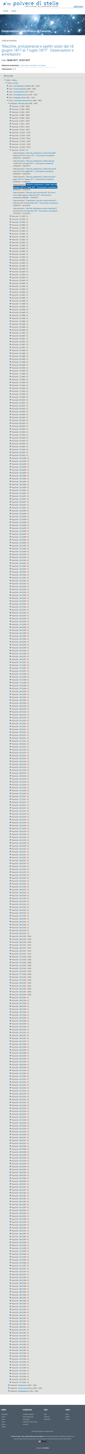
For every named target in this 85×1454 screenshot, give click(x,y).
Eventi (3, 1422)
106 (20, 476)
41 (20, 286)
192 (20, 726)
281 (20, 986)
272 (20, 960)
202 (20, 755)
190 (20, 720)
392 (20, 1309)
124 (20, 528)
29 (20, 251)
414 (20, 1373)
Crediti (67, 1414)
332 (20, 1134)
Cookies (67, 1417)
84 (20, 411)
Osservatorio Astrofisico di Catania (33, 65)
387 (20, 1295)
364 (20, 1228)
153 (20, 613)
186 (20, 709)
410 (20, 1362)
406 (20, 1350)
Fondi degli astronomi (20, 95)
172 (20, 668)
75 (20, 385)
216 (20, 796)
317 (20, 1091)
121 (20, 519)
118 (20, 511)
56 (20, 330)
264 (20, 936)
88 (20, 423)
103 (20, 467)
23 (20, 234)
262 (20, 930)
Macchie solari (23, 103)
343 (20, 1166)
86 (20, 417)
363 (20, 1225)
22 (20, 231)
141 (20, 578)
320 (20, 1099)
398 (20, 1327)
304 (20, 1053)
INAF (45, 1414)
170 (20, 662)
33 (20, 263)
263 (20, 933)
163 (20, 642)
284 (20, 994)
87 (20, 420)
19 (20, 222)
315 (20, 1085)
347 (20, 1178)
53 (20, 321)
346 (20, 1175)
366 (20, 1234)
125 (20, 531)
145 (20, 589)
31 (20, 257)
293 (20, 1021)
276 (20, 971)
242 (20, 872)
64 (20, 353)
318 (20, 1094)
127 (20, 537)
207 (20, 770)
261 (20, 927)
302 (20, 1047)
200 (20, 750)
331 (20, 1132)
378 (20, 1269)
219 (20, 805)
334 (20, 1140)
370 (20, 1245)
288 (20, 1006)
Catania (14, 80)
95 (20, 444)
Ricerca (3, 1424)
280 (20, 983)
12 (20, 138)
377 (20, 1266)
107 (20, 479)
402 (20, 1338)
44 (20, 295)
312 (20, 1076)
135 (20, 560)
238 (20, 860)
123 (20, 525)
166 (20, 651)
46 (20, 301)
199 (20, 747)
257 (20, 916)
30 (20, 254)
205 (20, 764)
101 (20, 461)
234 (20, 849)
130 (20, 546)
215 (20, 793)
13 (20, 141)
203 (20, 758)
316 (20, 1088)
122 (20, 522)
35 (20, 269)
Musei (3, 1419)
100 (20, 458)
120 (20, 516)
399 (20, 1330)
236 (20, 855)
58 (20, 336)
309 (20, 1067)
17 (20, 216)
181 (20, 694)
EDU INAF (47, 1417)
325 (20, 1114)
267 (20, 945)
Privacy (67, 1419)
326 (20, 1117)
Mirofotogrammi (23, 1391)
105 (20, 473)
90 (20, 429)
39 (20, 280)
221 (20, 811)
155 (20, 618)
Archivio (15, 83)
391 (20, 1306)
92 (20, 435)
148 (20, 598)
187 (20, 712)
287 (20, 1003)
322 (20, 1105)
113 (20, 496)
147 (20, 595)
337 (20, 1149)
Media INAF (47, 1419)
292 (20, 1018)
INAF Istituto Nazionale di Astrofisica (55, 1436)
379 (20, 1271)
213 (20, 788)
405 (20, 1347)
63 (20, 350)
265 (20, 939)
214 (20, 790)
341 (20, 1161)
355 (20, 1201)
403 (20, 1341)
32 (20, 260)
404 (20, 1344)
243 (20, 875)
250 (20, 895)
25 (20, 239)
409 (20, 1359)
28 (20, 248)
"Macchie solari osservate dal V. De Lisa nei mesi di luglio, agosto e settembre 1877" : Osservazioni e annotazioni (34, 195)
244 (20, 878)
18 (20, 219)
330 (20, 1129)
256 (20, 913)
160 (20, 633)
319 (20, 1097)
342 (20, 1164)
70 (20, 371)
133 (20, 554)
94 (20, 441)
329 (20, 1126)
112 (20, 493)
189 (20, 718)
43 (20, 292)
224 (20, 820)
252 (20, 901)
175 (20, 677)
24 (20, 237)
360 (20, 1216)
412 (20, 1368)
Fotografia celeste (19, 97)
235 (20, 852)
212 (20, 785)
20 (20, 225)
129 (20, 543)
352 (20, 1193)
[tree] (30, 735)
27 (20, 245)
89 (20, 426)
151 (20, 607)
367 (20, 1236)
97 (20, 449)
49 (20, 309)
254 (20, 907)
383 (20, 1283)
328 (20, 1123)
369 (20, 1242)
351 (20, 1190)
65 (20, 356)
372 (20, 1251)
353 (20, 1196)
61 (20, 344)
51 (20, 315)
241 (20, 869)
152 (20, 610)
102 (20, 464)
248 (20, 890)
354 (20, 1199)
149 (20, 601)
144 (20, 586)
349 (20, 1184)
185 (20, 706)
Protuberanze (22, 1385)
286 (20, 1000)
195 (20, 735)
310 (20, 1070)
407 (20, 1353)
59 (20, 339)
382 (20, 1280)
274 (20, 965)
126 (20, 534)
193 (20, 729)
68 (20, 365)
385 (20, 1289)
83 (20, 409)
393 (20, 1312)
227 (20, 828)
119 (20, 514)
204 (20, 761)
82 (20, 406)
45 (20, 298)
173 (20, 671)
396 (20, 1321)
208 (20, 773)
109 (20, 484)
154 (20, 616)
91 (20, 432)
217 (20, 799)
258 (20, 919)
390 (20, 1303)
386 (20, 1292)
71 (20, 374)
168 (20, 656)
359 (20, 1213)
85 (20, 414)
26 (20, 242)
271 (20, 957)
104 (20, 470)
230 (20, 837)
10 (20, 132)
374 (20, 1257)
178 (20, 686)
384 (20, 1286)
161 (20, 636)
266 (20, 942)
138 (20, 569)
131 (20, 548)
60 (20, 342)
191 (20, 723)
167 (20, 653)
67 (20, 362)
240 (20, 866)
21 (20, 228)
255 (20, 910)
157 (20, 624)
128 (20, 540)
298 (20, 1035)
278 (20, 977)
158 (20, 627)
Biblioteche (4, 1414)
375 (20, 1260)
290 (20, 1012)
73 (20, 379)
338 (20, 1152)
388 (20, 1298)
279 (20, 980)
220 (20, 808)
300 (20, 1041)
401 (20, 1336)
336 (20, 1146)
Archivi (3, 1417)
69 (20, 368)
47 (20, 304)
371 (20, 1248)
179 (20, 688)
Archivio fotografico (19, 89)
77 (20, 391)
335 (20, 1143)
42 (20, 289)
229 (20, 834)
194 (20, 732)
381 (20, 1277)
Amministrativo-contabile (21, 86)
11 (20, 135)
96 (20, 446)
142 (20, 581)
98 (20, 452)
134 (20, 557)
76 (20, 388)
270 (20, 954)
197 (20, 741)
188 (20, 715)
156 (20, 621)
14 (20, 144)
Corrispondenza (18, 92)
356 (20, 1204)
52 (20, 318)
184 (20, 703)
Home (5, 11)
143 (20, 583)
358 (20, 1210)
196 (20, 738)
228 (20, 831)
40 (20, 283)
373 (20, 1254)
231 (20, 840)
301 (20, 1044)
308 (20, 1064)
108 (20, 481)
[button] (4, 79)
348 (20, 1181)
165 (20, 648)
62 (20, 347)
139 (20, 572)
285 (20, 997)
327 (20, 1120)
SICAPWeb (46, 1448)
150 (20, 604)
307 (20, 1062)
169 (20, 659)
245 (20, 881)
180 (20, 691)
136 (20, 563)
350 (20, 1187)
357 (20, 1207)
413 (20, 1371)
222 (20, 814)
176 (20, 680)
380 (20, 1274)
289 (20, 1009)
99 (20, 455)
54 (20, 324)
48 (20, 307)
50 (20, 312)
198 (20, 744)
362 (20, 1222)
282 (20, 989)
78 (20, 394)
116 (20, 505)
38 (20, 277)
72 (20, 377)
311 (20, 1073)
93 (20, 438)
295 (20, 1027)
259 (20, 922)
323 (20, 1108)
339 (20, 1155)
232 (20, 843)
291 (20, 1015)
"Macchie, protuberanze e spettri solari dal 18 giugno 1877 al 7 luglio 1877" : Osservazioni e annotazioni (35, 186)
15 (20, 147)
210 (20, 779)
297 (20, 1032)
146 (20, 592)
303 (20, 1050)
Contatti (4, 1427)
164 (20, 645)
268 (20, 948)
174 (20, 674)
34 (20, 266)
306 (20, 1059)
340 (20, 1158)
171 (20, 665)
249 (20, 892)
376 (20, 1263)
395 (20, 1318)
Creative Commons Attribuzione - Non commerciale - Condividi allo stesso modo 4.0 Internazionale (44, 1439)
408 (20, 1356)
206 (20, 767)
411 (20, 1365)
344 (20, 1169)
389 (20, 1301)
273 (20, 962)
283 (20, 992)
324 (20, 1111)
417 (20, 1382)
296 (20, 1029)
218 (20, 802)
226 (20, 825)
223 (20, 817)
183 (20, 700)
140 (20, 575)
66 (20, 359)
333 (20, 1137)
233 (20, 846)
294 (20, 1024)
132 (20, 551)
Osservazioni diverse (25, 1388)
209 (20, 776)
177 (20, 683)
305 (20, 1056)
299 (20, 1038)
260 (20, 925)
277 (20, 974)
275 (20, 968)
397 (20, 1324)
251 (20, 898)
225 (20, 823)
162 (20, 639)
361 (20, 1219)
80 (20, 400)
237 (20, 857)
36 (20, 272)
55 (20, 327)
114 (20, 499)
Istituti (13, 11)
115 (20, 502)
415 (20, 1376)
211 (20, 782)
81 (20, 403)
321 (20, 1102)
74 (20, 382)
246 (20, 884)
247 (20, 887)
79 (20, 397)
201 (20, 753)
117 (20, 508)
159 (20, 630)
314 (20, 1082)
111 (20, 490)
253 (20, 904)
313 (20, 1079)
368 (20, 1239)
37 (20, 274)
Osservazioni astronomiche (22, 100)
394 (20, 1315)
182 (20, 697)
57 (20, 333)
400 (20, 1333)
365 (20, 1231)
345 (20, 1172)
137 (20, 566)
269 (20, 951)
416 (20, 1379)
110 (20, 487)
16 (20, 150)
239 (20, 863)
